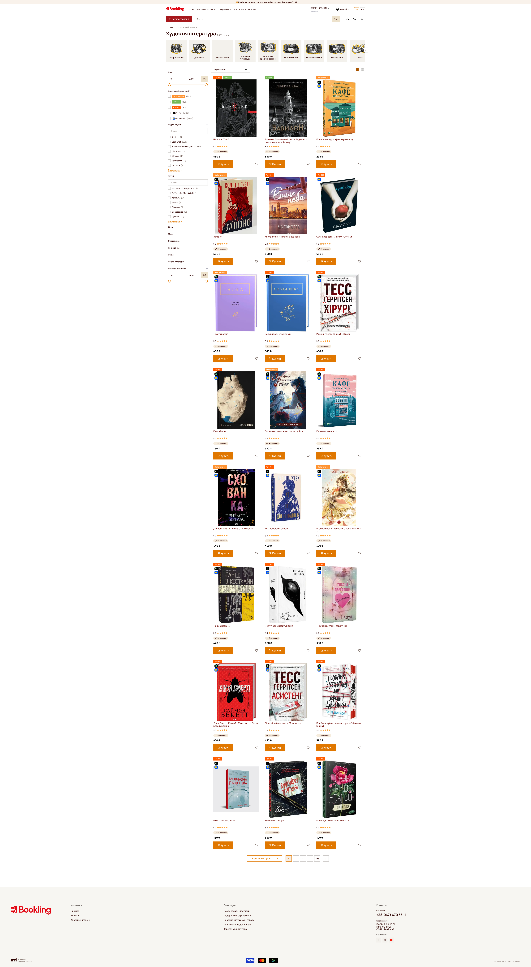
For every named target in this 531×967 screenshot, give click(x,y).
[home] (176, 27)
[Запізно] (236, 205)
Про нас (191, 9)
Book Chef (179, 142)
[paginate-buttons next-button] (326, 858)
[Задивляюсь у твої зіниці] (288, 302)
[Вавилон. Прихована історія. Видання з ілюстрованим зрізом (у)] (288, 108)
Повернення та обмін (227, 9)
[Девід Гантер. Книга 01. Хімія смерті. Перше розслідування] (236, 692)
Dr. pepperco (179, 212)
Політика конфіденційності (238, 924)
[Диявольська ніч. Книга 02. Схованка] (236, 497)
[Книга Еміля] (236, 400)
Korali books (179, 160)
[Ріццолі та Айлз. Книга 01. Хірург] (339, 302)
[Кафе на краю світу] (339, 400)
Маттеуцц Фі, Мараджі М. (185, 188)
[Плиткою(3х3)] (357, 69)
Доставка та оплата (206, 9)
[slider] (169, 84)
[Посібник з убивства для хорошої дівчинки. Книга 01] (339, 692)
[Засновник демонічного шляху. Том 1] (288, 400)
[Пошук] (336, 19)
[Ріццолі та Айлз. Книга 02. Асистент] (288, 692)
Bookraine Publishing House (186, 146)
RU (362, 9)
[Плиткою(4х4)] (362, 69)
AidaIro (177, 202)
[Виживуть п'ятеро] (288, 789)
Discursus (178, 151)
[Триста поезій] (236, 302)
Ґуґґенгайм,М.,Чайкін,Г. (184, 193)
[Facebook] (379, 940)
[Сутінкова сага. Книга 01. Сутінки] (339, 205)
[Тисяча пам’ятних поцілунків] (339, 594)
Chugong (178, 207)
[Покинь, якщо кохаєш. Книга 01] (339, 789)
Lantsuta (178, 165)
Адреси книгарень (247, 9)
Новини (75, 915)
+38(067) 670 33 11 (318, 8)
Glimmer (178, 156)
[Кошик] (362, 19)
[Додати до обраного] (256, 164)
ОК (204, 78)
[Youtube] (391, 940)
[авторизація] (348, 19)
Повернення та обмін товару (239, 920)
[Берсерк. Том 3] (236, 108)
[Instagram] (385, 940)
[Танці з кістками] (236, 594)
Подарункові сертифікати (237, 915)
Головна (169, 27)
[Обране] (355, 19)
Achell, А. (178, 198)
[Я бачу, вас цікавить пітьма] (288, 594)
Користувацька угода (235, 929)
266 (317, 858)
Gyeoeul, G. (178, 216)
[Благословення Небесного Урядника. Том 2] (339, 497)
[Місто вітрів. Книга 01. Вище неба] (288, 205)
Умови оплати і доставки (236, 911)
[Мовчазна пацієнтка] (236, 789)
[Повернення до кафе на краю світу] (339, 108)
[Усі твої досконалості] (288, 497)
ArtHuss (177, 137)
